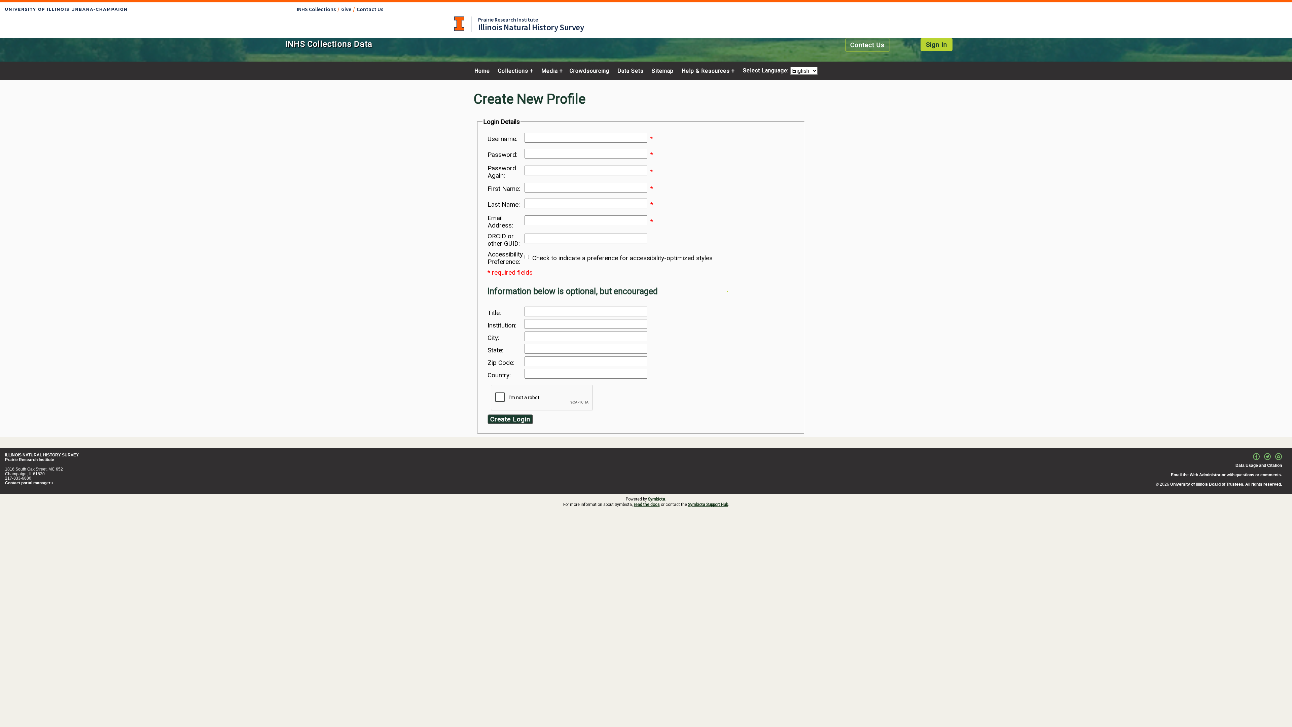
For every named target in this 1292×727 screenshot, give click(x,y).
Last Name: (504, 204)
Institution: (502, 325)
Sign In (936, 44)
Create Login (510, 419)
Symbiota (656, 499)
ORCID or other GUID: (504, 240)
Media (549, 71)
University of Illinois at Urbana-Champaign (459, 23)
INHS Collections (316, 9)
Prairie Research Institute (508, 19)
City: (493, 338)
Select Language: (766, 71)
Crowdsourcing (589, 71)
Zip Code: (501, 363)
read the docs (647, 504)
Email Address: (500, 221)
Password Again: (502, 172)
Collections (513, 71)
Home (482, 71)
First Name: (504, 189)
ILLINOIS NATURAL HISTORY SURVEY (42, 455)
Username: (502, 139)
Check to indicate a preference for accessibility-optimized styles (622, 258)
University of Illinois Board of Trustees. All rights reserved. (1226, 484)
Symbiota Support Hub (708, 504)
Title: (494, 313)
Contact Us (370, 9)
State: (495, 350)
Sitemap (663, 71)
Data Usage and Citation (1258, 465)
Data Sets (630, 71)
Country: (499, 375)
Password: (502, 155)
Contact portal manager (27, 483)
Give (346, 9)
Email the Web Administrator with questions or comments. (1226, 475)
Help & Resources (706, 71)
